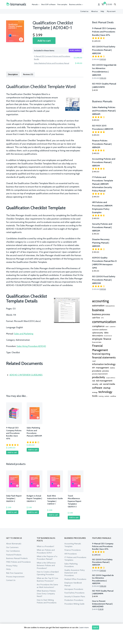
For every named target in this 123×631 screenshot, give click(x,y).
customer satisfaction (99, 330)
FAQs (8, 569)
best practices (110, 306)
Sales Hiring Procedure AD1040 (31, 346)
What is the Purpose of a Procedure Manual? (47, 557)
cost (106, 326)
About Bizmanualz (13, 543)
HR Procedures (70, 554)
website (107, 396)
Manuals (35, 4)
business (98, 310)
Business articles (75, 4)
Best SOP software (48, 4)
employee (97, 338)
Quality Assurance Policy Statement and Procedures (74, 573)
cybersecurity (97, 333)
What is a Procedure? (45, 546)
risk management (104, 380)
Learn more (84, 627)
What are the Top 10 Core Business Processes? (47, 579)
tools (95, 395)
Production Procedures (73, 600)
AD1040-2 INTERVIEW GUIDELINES (26, 375)
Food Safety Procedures (74, 593)
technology (105, 392)
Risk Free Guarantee (14, 573)
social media (109, 384)
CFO (102, 318)
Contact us (84, 11)
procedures (96, 371)
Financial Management (100, 348)
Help (102, 11)
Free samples (62, 4)
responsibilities (110, 378)
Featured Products (13, 555)
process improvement (100, 374)
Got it (95, 627)
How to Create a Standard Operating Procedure (47, 573)
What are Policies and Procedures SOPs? (46, 551)
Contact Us (10, 580)
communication (104, 322)
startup (107, 387)
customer (113, 326)
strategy (94, 392)
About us (94, 11)
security (95, 384)
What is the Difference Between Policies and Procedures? (46, 565)
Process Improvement (15, 576)
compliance (98, 326)
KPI (93, 368)
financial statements (104, 357)
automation (98, 305)
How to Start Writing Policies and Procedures (46, 601)
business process (101, 314)
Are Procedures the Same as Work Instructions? (47, 585)
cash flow (96, 317)
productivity (98, 377)
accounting (100, 301)
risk (93, 380)
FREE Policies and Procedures (18, 562)
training (101, 396)
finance (107, 338)
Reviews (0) (28, 74)
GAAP (94, 361)
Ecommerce (108, 336)
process (105, 371)
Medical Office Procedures (75, 579)
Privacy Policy (11, 566)
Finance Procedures (72, 550)
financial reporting (101, 353)
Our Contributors (13, 551)
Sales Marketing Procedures (70, 565)
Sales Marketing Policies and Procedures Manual (51, 63)
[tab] (13, 74)
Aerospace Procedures (73, 589)
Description (13, 74)
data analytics (97, 336)
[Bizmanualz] (16, 4)
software (97, 387)
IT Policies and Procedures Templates (75, 558)
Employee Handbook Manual (73, 584)
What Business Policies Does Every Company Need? (46, 593)
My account (111, 11)
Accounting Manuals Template (72, 544)
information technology (104, 364)
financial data (96, 342)
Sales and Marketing (23, 333)
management (102, 367)
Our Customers (12, 547)
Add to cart (44, 40)
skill (100, 384)
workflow (113, 396)
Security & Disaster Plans (74, 596)
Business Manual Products (17, 558)
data (106, 332)
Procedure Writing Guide (74, 604)
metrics (112, 368)
